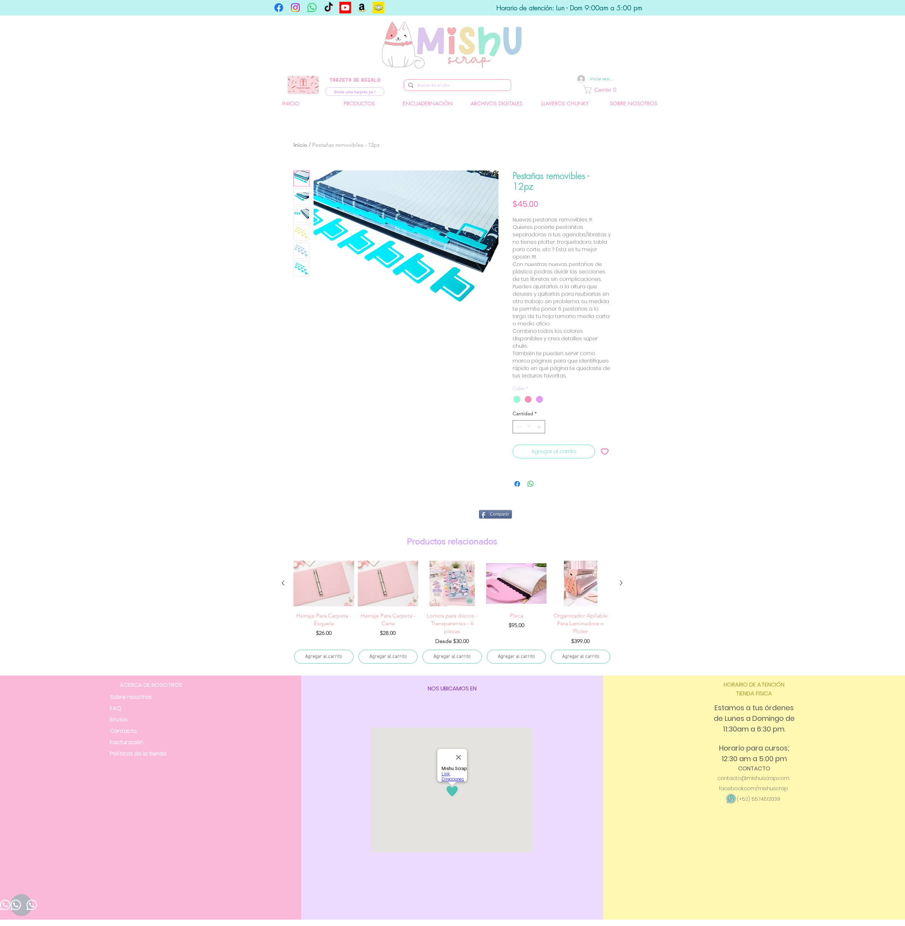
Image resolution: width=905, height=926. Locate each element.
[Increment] (539, 427)
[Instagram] (295, 7)
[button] (625, 90)
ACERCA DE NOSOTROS (151, 685)
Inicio (300, 144)
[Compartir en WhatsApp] (530, 484)
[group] (452, 612)
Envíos (119, 720)
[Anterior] (283, 583)
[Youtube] (345, 7)
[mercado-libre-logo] (378, 7)
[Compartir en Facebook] (517, 484)
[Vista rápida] (323, 583)
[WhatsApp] (312, 7)
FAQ (115, 708)
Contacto (123, 731)
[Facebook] (279, 7)
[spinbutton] (528, 427)
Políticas (138, 754)
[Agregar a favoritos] (605, 451)
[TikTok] (328, 7)
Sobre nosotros (131, 697)
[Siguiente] (621, 583)
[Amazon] (362, 7)
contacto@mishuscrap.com (753, 778)
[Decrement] (518, 427)
